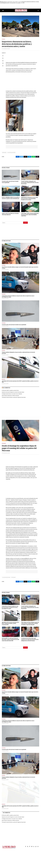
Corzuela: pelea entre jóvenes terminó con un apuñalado (10, 182)
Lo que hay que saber (11, 152)
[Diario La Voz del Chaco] (21, 10)
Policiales (3, 265)
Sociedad (3, 39)
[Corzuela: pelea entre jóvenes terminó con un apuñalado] (11, 175)
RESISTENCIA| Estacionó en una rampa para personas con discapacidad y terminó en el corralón (29, 198)
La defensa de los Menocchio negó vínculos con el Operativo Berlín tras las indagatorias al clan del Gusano (29, 639)
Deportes (3, 379)
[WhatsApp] (3, 66)
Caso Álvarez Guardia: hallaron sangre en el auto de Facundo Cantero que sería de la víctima (20, 267)
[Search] (38, 10)
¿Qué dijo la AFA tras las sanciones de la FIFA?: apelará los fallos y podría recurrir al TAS (20, 381)
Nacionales (4, 443)
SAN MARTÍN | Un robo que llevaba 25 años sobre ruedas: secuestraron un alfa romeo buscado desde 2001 (10, 639)
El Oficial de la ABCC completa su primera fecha (10, 390)
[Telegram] (3, 63)
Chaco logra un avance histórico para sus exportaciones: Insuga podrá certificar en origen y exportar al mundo (30, 623)
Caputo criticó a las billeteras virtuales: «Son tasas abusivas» (10, 214)
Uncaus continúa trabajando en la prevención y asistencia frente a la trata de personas (30, 182)
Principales (13, 577)
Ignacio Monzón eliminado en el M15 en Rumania (10, 395)
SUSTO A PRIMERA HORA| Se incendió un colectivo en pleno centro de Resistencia (10, 198)
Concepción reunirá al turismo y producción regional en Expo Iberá (14, 397)
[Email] (3, 61)
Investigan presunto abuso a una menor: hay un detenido (12, 393)
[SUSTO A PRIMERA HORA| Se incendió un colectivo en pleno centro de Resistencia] (11, 191)
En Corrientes (6, 387)
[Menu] (3, 10)
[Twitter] (3, 58)
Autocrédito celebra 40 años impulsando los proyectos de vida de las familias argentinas (30, 214)
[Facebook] (3, 56)
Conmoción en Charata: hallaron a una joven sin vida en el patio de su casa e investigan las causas (18, 296)
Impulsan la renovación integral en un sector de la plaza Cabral (13, 392)
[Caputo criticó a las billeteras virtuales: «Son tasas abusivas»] (11, 207)
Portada (3, 13)
